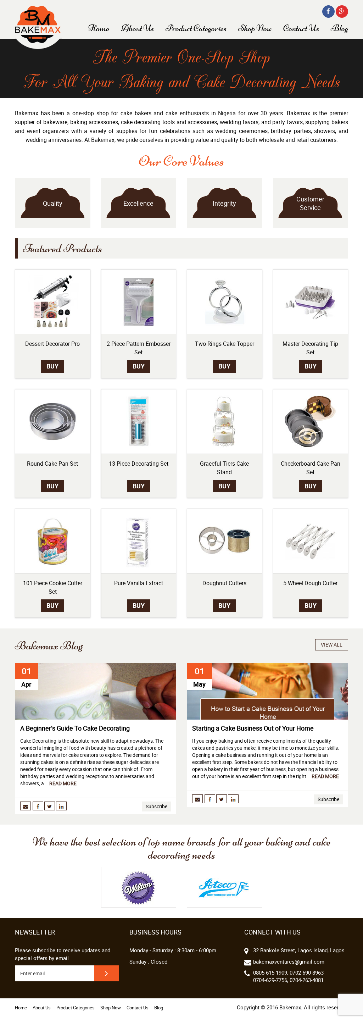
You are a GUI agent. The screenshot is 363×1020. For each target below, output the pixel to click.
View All (331, 644)
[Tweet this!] (50, 805)
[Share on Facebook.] (38, 805)
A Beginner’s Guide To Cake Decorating (75, 728)
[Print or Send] (25, 805)
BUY (52, 366)
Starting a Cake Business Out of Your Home (253, 728)
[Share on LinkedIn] (61, 805)
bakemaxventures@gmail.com (288, 961)
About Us (137, 28)
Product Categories (196, 28)
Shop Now (255, 28)
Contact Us (301, 28)
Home (98, 28)
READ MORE (63, 783)
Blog (339, 28)
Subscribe (156, 806)
